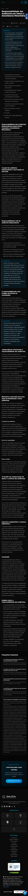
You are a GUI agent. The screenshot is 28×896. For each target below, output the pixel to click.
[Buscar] (22, 2)
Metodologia (14, 844)
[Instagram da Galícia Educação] (2, 806)
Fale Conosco (14, 856)
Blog (3, 8)
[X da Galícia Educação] (14, 806)
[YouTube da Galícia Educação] (9, 806)
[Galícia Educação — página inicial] (14, 797)
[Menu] (25, 2)
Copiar (16, 26)
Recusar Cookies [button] (8, 891)
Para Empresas (14, 849)
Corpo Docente (14, 846)
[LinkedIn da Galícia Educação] (4, 806)
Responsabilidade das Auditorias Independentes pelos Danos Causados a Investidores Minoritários (14, 76)
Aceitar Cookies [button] (19, 891)
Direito (7, 8)
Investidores (14, 851)
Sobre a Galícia (14, 841)
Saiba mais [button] (6, 886)
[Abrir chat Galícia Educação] (25, 893)
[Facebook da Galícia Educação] (7, 806)
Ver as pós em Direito (14, 780)
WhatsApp (15, 23)
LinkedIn (23, 23)
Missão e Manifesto (14, 839)
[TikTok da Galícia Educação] (12, 806)
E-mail (10, 26)
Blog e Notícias (14, 854)
